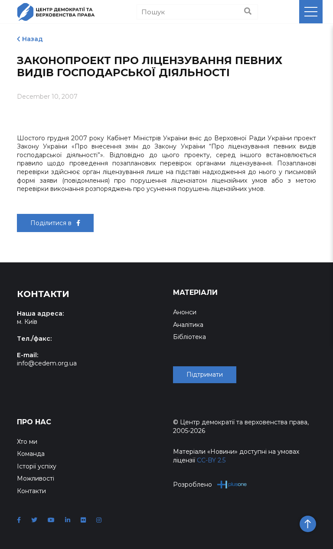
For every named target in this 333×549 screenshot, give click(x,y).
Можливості (35, 478)
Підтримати (204, 374)
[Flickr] (83, 520)
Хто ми (27, 442)
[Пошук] (248, 11)
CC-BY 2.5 (211, 460)
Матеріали (195, 292)
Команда (31, 454)
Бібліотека (189, 337)
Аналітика (188, 325)
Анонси (184, 312)
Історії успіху (36, 466)
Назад (32, 39)
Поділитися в (51, 223)
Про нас (34, 422)
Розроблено (192, 484)
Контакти (31, 491)
